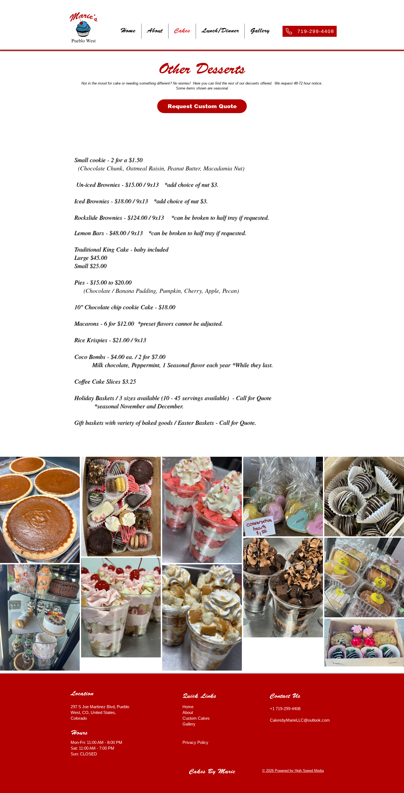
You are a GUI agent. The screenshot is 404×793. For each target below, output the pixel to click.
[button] (154, 31)
